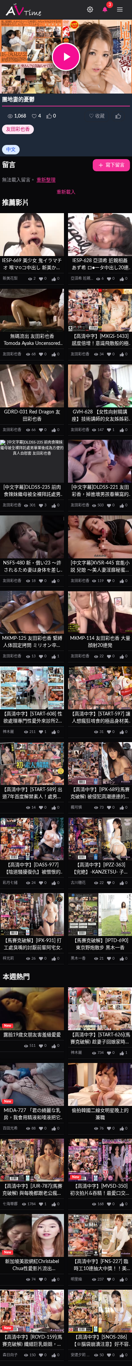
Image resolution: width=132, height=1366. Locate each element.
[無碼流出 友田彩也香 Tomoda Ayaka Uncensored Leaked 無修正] (32, 310)
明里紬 (76, 1279)
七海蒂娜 (10, 1204)
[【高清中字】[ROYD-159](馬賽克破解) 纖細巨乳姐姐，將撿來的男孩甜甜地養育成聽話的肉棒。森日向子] (32, 1311)
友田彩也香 (18, 129)
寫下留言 (115, 165)
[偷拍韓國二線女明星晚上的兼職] (100, 1084)
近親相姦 (90, 278)
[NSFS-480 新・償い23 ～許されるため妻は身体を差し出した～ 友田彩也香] (32, 536)
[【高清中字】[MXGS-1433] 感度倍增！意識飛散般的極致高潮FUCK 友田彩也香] (100, 310)
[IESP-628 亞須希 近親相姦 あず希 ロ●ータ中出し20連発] (100, 234)
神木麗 (8, 732)
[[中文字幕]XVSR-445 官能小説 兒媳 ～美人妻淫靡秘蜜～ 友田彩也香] (100, 536)
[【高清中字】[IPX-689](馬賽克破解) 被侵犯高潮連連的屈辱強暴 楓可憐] (100, 763)
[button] (66, 57)
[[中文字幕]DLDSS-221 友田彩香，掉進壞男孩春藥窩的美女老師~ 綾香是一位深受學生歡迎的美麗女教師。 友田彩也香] (100, 461)
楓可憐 (76, 807)
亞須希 (76, 278)
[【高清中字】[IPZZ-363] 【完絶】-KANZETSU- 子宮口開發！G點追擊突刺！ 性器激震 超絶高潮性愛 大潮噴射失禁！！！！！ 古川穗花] (100, 838)
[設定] (90, 9)
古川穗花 (78, 883)
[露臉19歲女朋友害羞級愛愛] (32, 1008)
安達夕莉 (78, 1355)
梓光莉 (8, 958)
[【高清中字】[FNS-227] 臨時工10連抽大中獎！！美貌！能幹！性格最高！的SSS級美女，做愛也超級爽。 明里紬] (100, 1235)
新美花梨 (10, 278)
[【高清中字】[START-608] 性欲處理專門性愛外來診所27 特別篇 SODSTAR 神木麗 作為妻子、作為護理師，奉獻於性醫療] (32, 687)
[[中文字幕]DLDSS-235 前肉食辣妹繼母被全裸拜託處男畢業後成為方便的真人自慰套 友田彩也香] (32, 461)
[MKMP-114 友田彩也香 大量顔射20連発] (100, 612)
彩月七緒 (10, 883)
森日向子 (10, 1355)
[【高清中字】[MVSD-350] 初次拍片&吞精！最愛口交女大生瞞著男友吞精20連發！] (100, 1160)
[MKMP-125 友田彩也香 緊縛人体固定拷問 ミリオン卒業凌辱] (32, 612)
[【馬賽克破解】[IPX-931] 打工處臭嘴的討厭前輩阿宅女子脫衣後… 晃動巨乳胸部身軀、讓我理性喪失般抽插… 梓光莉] (32, 914)
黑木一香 (78, 958)
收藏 (97, 116)
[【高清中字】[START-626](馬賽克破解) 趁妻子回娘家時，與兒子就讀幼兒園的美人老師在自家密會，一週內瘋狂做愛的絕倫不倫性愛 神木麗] (100, 1008)
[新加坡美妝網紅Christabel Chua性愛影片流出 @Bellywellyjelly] (32, 1235)
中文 (11, 149)
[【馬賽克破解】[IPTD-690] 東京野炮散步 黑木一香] (100, 914)
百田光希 (10, 1128)
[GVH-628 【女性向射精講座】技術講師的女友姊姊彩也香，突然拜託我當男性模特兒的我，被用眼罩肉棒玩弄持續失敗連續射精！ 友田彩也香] (100, 385)
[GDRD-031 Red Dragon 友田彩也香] (32, 385)
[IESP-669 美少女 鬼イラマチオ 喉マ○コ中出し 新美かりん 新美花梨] (32, 234)
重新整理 (46, 180)
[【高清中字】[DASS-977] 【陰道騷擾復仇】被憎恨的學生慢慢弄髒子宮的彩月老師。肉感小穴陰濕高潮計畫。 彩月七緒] (32, 838)
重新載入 (66, 192)
